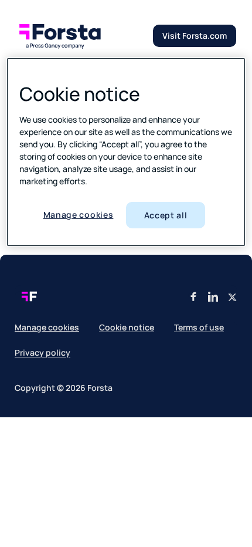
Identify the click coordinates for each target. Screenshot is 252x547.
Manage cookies (78, 214)
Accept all (166, 215)
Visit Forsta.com (194, 35)
